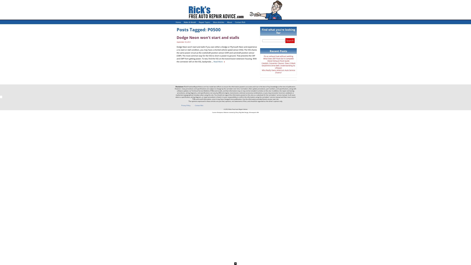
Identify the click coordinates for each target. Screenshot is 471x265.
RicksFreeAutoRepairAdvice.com (195, 87)
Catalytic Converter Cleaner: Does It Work (278, 63)
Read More (218, 61)
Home (178, 22)
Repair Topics (204, 22)
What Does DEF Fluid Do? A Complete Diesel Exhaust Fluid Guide (278, 59)
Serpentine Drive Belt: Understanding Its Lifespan (278, 66)
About (229, 22)
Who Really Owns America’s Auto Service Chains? (278, 71)
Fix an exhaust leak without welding (278, 56)
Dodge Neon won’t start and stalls (208, 37)
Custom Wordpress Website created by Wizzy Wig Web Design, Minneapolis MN (235, 112)
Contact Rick (240, 22)
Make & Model (190, 22)
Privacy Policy (185, 105)
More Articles (218, 22)
